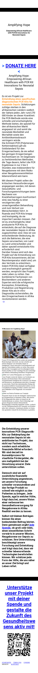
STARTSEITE (6, 662)
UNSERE (27, 662)
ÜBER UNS (17, 662)
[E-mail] (3, 302)
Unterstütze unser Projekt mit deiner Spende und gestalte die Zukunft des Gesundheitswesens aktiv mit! (19, 607)
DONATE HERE (21, 66)
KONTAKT (15, 664)
